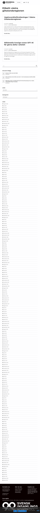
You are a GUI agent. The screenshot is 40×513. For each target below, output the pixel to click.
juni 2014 (5, 378)
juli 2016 (5, 331)
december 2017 (6, 297)
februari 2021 (6, 229)
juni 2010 (5, 470)
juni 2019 (5, 268)
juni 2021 (5, 221)
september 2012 (6, 417)
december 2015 (6, 344)
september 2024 (6, 146)
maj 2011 (5, 448)
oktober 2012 (6, 415)
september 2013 (6, 393)
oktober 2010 (6, 462)
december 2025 (6, 119)
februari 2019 (6, 276)
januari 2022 (6, 207)
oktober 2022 (6, 190)
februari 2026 (6, 115)
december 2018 (6, 280)
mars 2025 (5, 135)
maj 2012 (5, 425)
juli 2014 (5, 376)
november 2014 (6, 368)
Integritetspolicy (18, 492)
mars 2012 (5, 429)
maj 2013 (5, 401)
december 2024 (6, 141)
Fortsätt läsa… (7, 33)
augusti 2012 (6, 419)
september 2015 (6, 348)
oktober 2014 (6, 370)
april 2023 (5, 178)
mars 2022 (5, 203)
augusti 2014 (6, 374)
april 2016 (5, 337)
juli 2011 (5, 444)
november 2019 (6, 258)
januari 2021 (6, 231)
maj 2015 (5, 356)
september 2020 (6, 239)
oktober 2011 (6, 439)
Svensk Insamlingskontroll (29, 500)
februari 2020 (6, 252)
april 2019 (5, 272)
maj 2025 (5, 131)
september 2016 (6, 327)
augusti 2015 (6, 350)
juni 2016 (5, 333)
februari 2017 (6, 317)
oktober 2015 (6, 346)
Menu (19, 2)
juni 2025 (5, 129)
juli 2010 (5, 468)
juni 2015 (5, 354)
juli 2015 (5, 352)
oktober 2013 (6, 391)
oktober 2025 (6, 121)
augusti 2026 (6, 103)
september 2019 (6, 262)
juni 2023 (5, 174)
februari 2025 (6, 137)
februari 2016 (6, 341)
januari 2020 (6, 254)
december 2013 (6, 390)
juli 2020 (5, 242)
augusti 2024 (6, 148)
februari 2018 (6, 295)
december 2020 (6, 233)
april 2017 (5, 313)
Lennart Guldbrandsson (12, 24)
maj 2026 (5, 109)
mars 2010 (5, 476)
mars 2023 (5, 180)
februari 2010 (6, 478)
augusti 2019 (6, 264)
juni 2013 (5, 399)
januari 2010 (6, 480)
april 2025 (5, 133)
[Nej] (38, 510)
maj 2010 (5, 472)
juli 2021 (5, 219)
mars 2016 (5, 339)
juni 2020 (5, 244)
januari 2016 (6, 342)
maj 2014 (5, 380)
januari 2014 (6, 388)
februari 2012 (6, 431)
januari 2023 (6, 184)
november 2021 (6, 211)
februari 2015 (6, 362)
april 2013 (5, 403)
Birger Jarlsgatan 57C (6, 489)
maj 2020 (5, 246)
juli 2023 (5, 172)
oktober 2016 (6, 325)
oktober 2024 (6, 144)
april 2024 (5, 154)
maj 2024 (5, 152)
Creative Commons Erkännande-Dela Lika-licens (32, 491)
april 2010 (5, 474)
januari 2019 (6, 278)
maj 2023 (5, 176)
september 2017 (6, 303)
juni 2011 (5, 446)
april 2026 (5, 111)
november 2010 (6, 460)
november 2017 (6, 299)
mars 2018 (5, 293)
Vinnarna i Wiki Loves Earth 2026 (11, 73)
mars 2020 (5, 250)
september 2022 (6, 192)
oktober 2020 (6, 237)
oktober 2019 (6, 260)
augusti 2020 (6, 241)
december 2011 (6, 435)
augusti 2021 (6, 217)
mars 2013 (5, 405)
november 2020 (6, 235)
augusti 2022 (6, 193)
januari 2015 (6, 364)
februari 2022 (6, 205)
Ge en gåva (5, 498)
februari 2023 (6, 182)
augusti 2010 (6, 466)
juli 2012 (5, 421)
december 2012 (6, 411)
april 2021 (5, 225)
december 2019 (6, 256)
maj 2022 (5, 199)
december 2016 (6, 321)
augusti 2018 (6, 288)
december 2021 (6, 209)
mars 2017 (5, 315)
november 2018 (6, 282)
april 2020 (5, 248)
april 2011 (5, 450)
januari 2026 (6, 117)
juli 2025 (5, 127)
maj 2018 (5, 290)
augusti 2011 (6, 442)
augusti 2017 (6, 305)
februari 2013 (6, 407)
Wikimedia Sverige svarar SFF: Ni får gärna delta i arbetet (18, 44)
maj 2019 (5, 270)
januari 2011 (6, 456)
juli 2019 (5, 266)
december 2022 (6, 186)
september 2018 (6, 286)
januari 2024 (6, 160)
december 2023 (6, 162)
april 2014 (5, 382)
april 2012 (5, 427)
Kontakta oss (6, 487)
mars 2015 (5, 360)
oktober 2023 (6, 166)
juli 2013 (5, 397)
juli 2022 (5, 195)
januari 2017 (6, 319)
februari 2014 (6, 386)
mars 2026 (5, 113)
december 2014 (6, 366)
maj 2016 (5, 335)
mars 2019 (5, 274)
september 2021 (6, 215)
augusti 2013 (6, 395)
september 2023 (6, 168)
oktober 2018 (6, 284)
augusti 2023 (6, 170)
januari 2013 (6, 409)
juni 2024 (5, 150)
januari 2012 (6, 433)
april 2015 (5, 358)
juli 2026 (5, 105)
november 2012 (6, 413)
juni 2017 (5, 309)
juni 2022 (5, 197)
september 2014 (6, 372)
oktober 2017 (6, 301)
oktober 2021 (6, 213)
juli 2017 (5, 307)
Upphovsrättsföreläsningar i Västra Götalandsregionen (19, 18)
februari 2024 (6, 158)
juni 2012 (5, 423)
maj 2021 (5, 223)
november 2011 (6, 437)
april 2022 (5, 201)
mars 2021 (5, 227)
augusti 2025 (6, 125)
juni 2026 (5, 107)
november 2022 (6, 188)
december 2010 (6, 458)
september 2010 (6, 464)
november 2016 (6, 323)
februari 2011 (6, 454)
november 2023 (6, 164)
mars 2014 (5, 384)
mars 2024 (5, 156)
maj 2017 (5, 311)
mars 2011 (5, 452)
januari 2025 (6, 139)
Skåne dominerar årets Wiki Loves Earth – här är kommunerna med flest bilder (20, 76)
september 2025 (6, 123)
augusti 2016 (6, 329)
